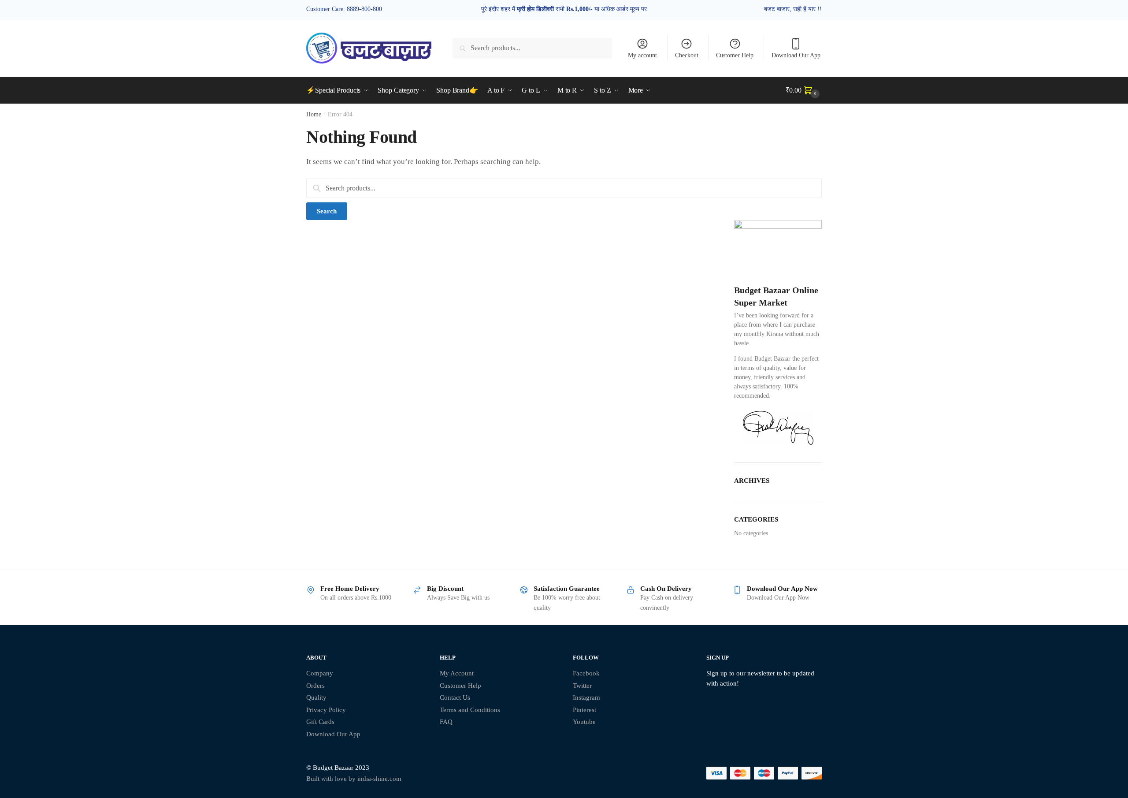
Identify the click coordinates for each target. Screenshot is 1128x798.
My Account (457, 673)
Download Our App (796, 55)
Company (319, 673)
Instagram (586, 697)
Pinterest (584, 709)
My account (642, 55)
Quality (316, 697)
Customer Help (734, 55)
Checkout (686, 55)
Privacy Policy (326, 709)
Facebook (586, 673)
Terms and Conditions (470, 709)
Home (313, 114)
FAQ (446, 721)
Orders (315, 685)
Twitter (582, 685)
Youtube (584, 721)
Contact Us (455, 697)
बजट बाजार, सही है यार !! (793, 9)
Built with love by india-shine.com (353, 778)
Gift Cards (320, 721)
